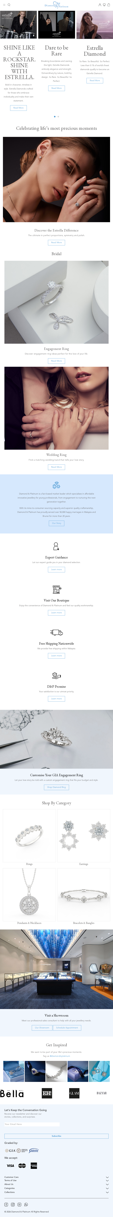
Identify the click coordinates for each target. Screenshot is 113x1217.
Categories (9, 1188)
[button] (54, 116)
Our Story (56, 523)
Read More (18, 108)
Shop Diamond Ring (56, 787)
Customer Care (11, 1177)
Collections (9, 1192)
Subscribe (56, 1136)
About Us (8, 1184)
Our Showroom (42, 1028)
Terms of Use (10, 1180)
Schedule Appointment (67, 1028)
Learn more (56, 570)
